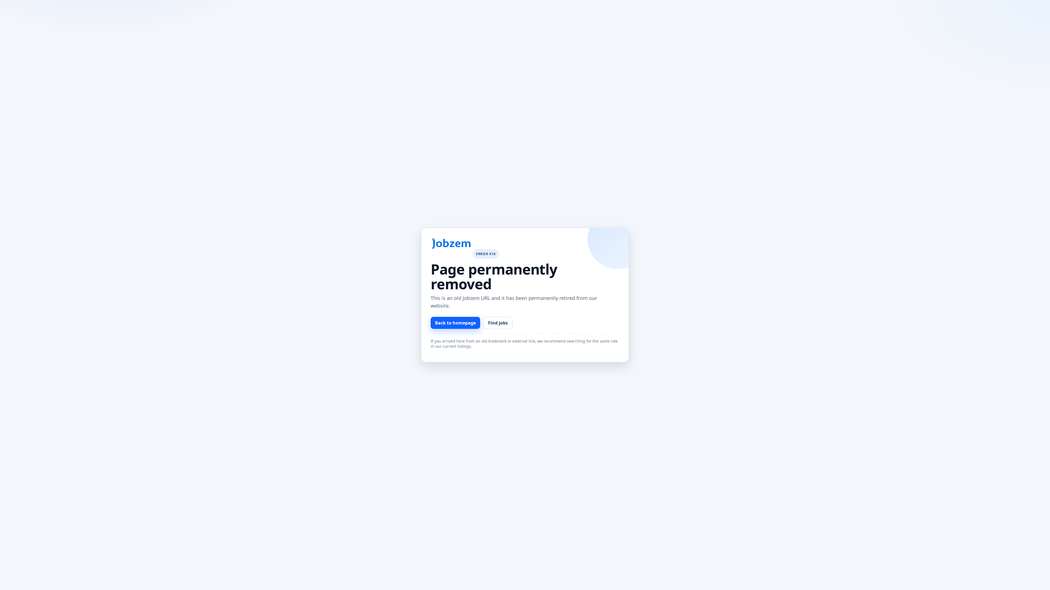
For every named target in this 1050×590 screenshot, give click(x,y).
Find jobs (498, 323)
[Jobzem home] (451, 243)
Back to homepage (455, 323)
